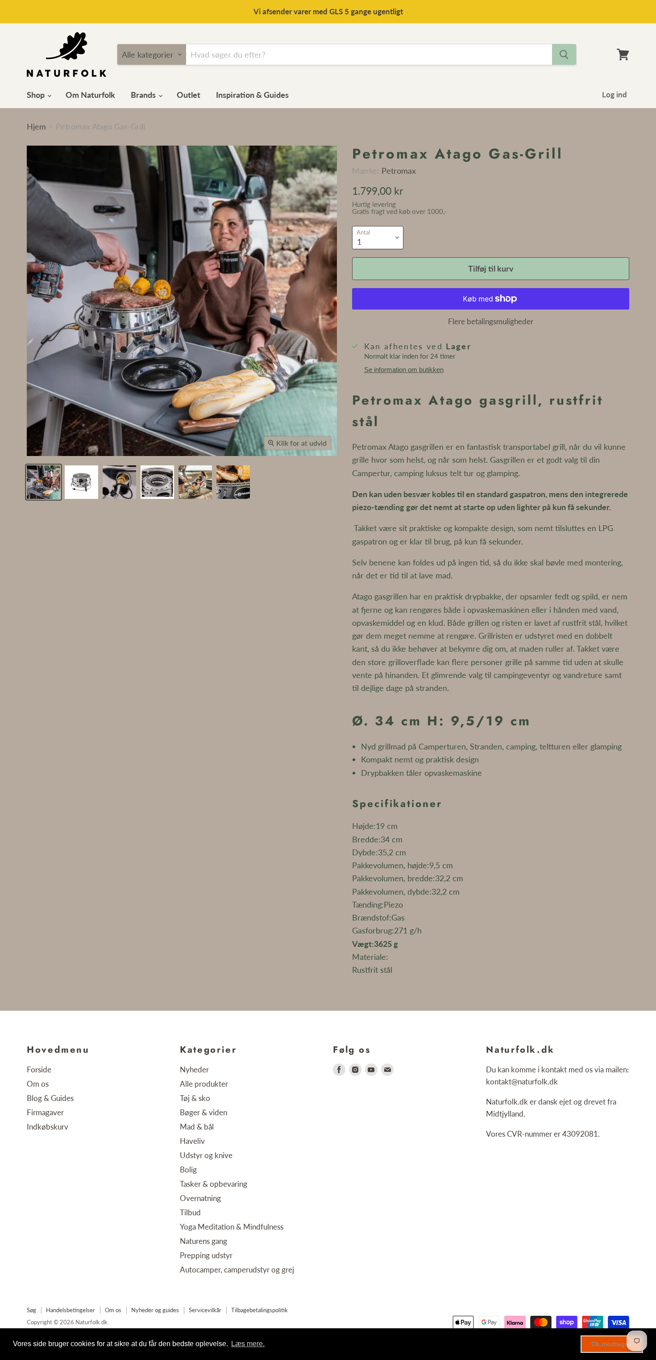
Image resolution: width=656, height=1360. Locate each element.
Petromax (399, 171)
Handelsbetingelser (70, 1310)
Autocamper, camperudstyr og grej (237, 1269)
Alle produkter (204, 1083)
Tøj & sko (195, 1098)
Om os (38, 1083)
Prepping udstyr (206, 1255)
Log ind (614, 94)
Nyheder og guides (155, 1310)
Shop (36, 95)
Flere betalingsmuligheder (490, 321)
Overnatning (200, 1198)
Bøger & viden (203, 1112)
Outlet (188, 95)
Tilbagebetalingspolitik (259, 1310)
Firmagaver (45, 1112)
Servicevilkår (205, 1310)
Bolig (188, 1169)
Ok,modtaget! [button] (612, 1343)
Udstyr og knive (206, 1155)
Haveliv (192, 1141)
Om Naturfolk (90, 95)
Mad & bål (197, 1126)
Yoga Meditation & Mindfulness (231, 1226)
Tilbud (190, 1212)
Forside (39, 1069)
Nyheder (194, 1069)
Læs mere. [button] (248, 1343)
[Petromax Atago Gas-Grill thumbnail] (43, 482)
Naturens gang (203, 1241)
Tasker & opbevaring (213, 1183)
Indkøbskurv (47, 1126)
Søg (31, 1310)
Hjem (36, 126)
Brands (144, 95)
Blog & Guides (50, 1098)
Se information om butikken (404, 369)
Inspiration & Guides (252, 95)
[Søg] (564, 54)
